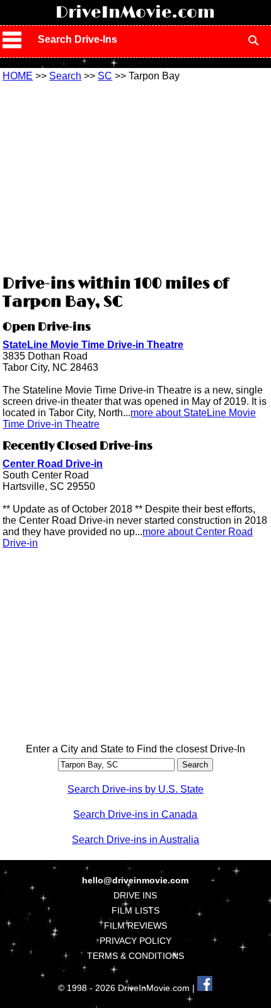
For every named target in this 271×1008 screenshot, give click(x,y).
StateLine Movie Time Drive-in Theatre (93, 344)
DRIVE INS (135, 895)
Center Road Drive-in (53, 463)
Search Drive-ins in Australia (135, 839)
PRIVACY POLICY (135, 941)
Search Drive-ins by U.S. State (135, 789)
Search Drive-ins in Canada (135, 814)
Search (65, 76)
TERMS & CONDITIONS (135, 956)
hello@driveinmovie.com (135, 880)
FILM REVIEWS (135, 925)
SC (105, 76)
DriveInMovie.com (135, 13)
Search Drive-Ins (77, 39)
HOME (18, 76)
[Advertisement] (135, 176)
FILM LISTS (135, 910)
